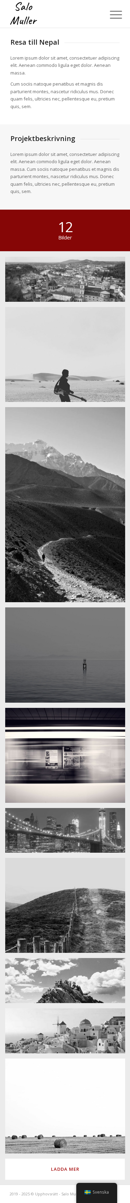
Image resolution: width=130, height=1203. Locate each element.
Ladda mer (65, 1169)
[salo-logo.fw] (54, 14)
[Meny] (110, 14)
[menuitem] (110, 14)
